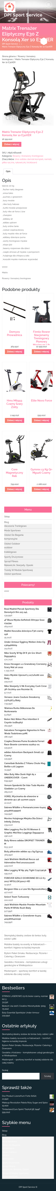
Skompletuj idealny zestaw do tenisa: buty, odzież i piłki (27, 1034)
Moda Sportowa (12, 530)
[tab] (48, 4)
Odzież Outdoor (12, 543)
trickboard (32, 162)
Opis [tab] (8, 171)
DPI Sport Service (23, 14)
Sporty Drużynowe (13, 557)
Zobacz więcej (11, 144)
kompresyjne (10, 539)
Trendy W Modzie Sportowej (18, 570)
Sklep (7, 516)
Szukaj (5, 1070)
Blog (6, 522)
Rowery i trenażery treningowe (28, 156)
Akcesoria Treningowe (15, 526)
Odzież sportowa (12, 574)
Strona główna (9, 56)
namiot (47, 159)
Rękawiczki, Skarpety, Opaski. (18, 565)
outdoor (8, 547)
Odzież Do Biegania (14, 535)
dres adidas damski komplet (29, 159)
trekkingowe (10, 552)
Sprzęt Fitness (11, 561)
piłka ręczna (8, 162)
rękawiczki (20, 162)
